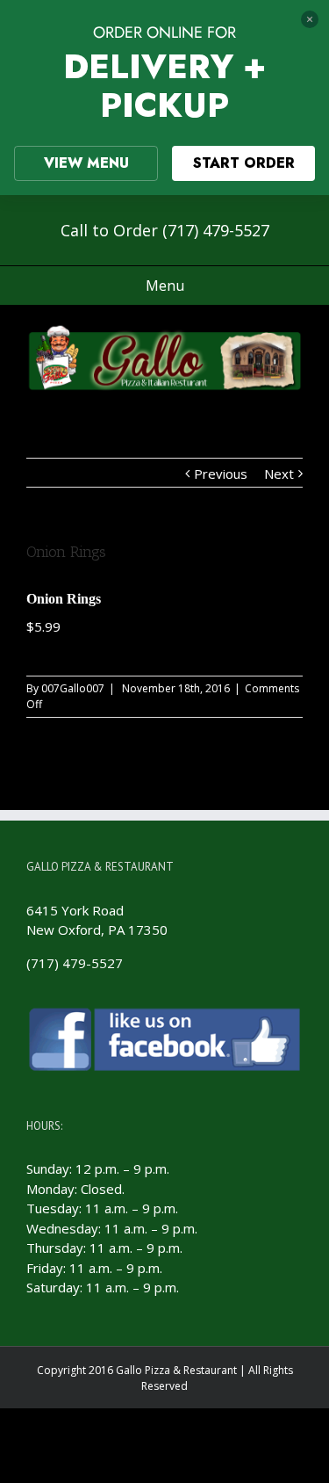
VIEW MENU (86, 163)
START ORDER (244, 163)
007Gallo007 (72, 688)
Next (279, 473)
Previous (220, 473)
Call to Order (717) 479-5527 (165, 230)
